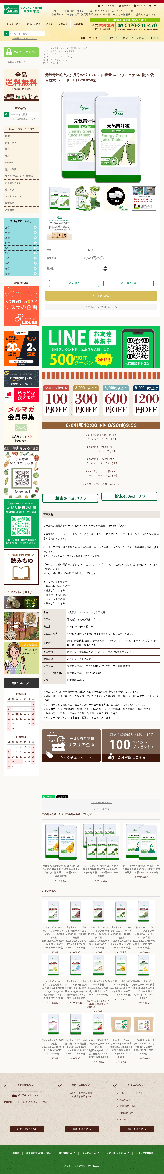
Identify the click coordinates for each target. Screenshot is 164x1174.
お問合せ (62, 24)
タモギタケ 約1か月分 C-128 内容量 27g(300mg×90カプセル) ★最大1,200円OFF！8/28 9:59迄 (121, 988)
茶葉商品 (9, 209)
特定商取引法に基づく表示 (38, 1153)
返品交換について (90, 1153)
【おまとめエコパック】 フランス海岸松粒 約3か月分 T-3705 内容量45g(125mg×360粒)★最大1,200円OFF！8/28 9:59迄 (98, 937)
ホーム (46, 48)
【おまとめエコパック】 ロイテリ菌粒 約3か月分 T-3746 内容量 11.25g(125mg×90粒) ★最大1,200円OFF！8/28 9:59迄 (76, 989)
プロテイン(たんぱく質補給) (19, 176)
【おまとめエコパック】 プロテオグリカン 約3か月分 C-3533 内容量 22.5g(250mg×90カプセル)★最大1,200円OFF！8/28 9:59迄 (53, 937)
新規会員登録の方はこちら (21, 62)
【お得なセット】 (60, 60)
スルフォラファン (111, 38)
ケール (70, 54)
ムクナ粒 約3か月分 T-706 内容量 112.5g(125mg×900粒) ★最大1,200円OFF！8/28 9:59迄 (98, 988)
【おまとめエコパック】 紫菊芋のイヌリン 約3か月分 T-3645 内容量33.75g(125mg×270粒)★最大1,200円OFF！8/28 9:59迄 (75, 937)
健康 (7, 135)
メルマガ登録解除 (144, 1153)
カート (155, 5)
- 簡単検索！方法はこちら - (24, 38)
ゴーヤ (70, 57)
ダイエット (10, 142)
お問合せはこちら (27, 1129)
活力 (7, 149)
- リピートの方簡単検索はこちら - (21, 119)
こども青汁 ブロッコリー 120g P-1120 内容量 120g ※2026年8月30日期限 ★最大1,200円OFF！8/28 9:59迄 (121, 1048)
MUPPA (9, 162)
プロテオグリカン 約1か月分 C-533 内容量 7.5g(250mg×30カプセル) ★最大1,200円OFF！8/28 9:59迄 (76, 1047)
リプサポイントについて (117, 1153)
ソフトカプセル (13, 196)
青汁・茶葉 (10, 169)
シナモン (141, 38)
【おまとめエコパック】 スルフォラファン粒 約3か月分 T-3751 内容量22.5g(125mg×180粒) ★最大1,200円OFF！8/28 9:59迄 (144, 937)
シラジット (153, 38)
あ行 (55, 51)
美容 (7, 156)
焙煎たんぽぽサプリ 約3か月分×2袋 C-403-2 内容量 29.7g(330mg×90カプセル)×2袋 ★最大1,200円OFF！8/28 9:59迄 (61, 870)
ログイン (141, 5)
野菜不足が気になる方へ (79, 48)
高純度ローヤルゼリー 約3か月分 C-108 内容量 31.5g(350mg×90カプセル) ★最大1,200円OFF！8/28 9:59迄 (143, 989)
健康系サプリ (58, 48)
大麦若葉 (70, 51)
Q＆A (49, 24)
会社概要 (78, 24)
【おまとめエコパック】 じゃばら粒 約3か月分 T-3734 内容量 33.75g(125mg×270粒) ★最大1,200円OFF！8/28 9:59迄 (53, 989)
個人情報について (67, 1153)
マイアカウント (108, 5)
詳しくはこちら (82, 1129)
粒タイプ (9, 189)
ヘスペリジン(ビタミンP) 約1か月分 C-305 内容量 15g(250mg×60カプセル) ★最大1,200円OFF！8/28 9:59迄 (98, 1048)
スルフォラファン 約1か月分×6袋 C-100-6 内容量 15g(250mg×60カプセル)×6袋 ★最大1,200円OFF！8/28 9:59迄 (101, 870)
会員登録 (126, 5)
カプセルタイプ (13, 183)
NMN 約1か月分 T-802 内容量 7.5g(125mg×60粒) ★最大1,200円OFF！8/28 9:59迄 (53, 1047)
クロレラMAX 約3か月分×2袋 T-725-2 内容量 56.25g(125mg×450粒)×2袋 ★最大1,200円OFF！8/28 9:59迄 (141, 869)
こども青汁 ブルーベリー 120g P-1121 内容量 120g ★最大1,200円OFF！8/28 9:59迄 (143, 1047)
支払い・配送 (33, 24)
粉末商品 (9, 203)
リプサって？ (13, 24)
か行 (55, 54)
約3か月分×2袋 (128, 283)
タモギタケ (128, 38)
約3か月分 (74, 283)
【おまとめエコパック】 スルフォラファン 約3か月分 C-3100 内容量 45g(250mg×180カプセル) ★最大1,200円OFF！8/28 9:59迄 (121, 937)
